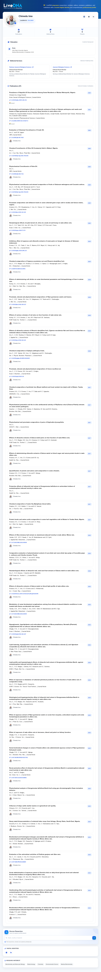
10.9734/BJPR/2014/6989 (18, 862)
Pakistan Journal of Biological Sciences (20, 67)
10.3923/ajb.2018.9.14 (17, 376)
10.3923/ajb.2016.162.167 (18, 634)
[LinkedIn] (93, 17)
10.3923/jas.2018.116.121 (18, 340)
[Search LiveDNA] (94, 938)
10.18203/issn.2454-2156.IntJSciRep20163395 (24, 593)
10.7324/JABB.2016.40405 (19, 614)
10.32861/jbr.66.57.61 (17, 174)
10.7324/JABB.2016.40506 (19, 542)
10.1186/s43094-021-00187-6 (19, 121)
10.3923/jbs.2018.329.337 (18, 304)
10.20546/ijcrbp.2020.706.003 (19, 192)
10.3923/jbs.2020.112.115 (18, 212)
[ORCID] (89, 17)
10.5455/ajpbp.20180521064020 (20, 358)
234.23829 (30, 20)
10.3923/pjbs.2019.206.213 (19, 250)
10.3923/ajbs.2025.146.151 (19, 100)
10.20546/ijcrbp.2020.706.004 (19, 155)
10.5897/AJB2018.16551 (18, 268)
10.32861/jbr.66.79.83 (17, 137)
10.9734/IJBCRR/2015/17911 (19, 757)
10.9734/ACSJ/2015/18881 (19, 777)
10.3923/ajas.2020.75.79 (18, 230)
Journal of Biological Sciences (61, 67)
